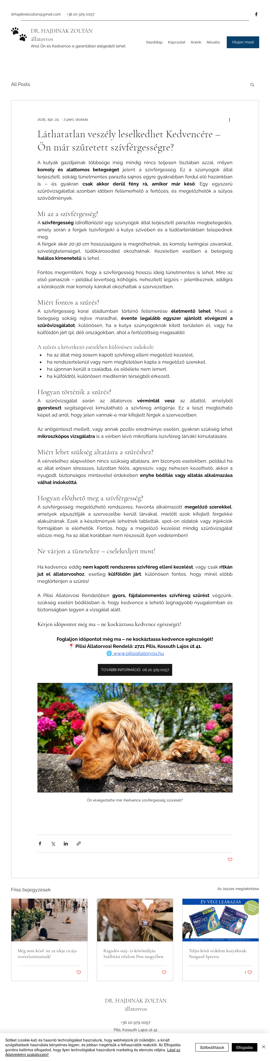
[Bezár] (264, 1047)
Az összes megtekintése (238, 889)
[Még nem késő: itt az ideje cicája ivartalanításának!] (49, 920)
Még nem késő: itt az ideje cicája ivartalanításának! (47, 953)
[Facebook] (256, 14)
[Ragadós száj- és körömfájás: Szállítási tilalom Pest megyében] (135, 920)
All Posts (20, 84)
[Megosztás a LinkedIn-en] (65, 843)
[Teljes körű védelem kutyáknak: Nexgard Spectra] (220, 920)
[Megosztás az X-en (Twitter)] (52, 843)
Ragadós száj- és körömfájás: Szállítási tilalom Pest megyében (133, 953)
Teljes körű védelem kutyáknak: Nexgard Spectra (218, 953)
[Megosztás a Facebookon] (39, 843)
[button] (243, 42)
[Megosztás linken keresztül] (78, 843)
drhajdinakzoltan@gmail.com (36, 14)
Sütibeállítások (212, 1047)
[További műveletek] (229, 119)
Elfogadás (244, 1047)
